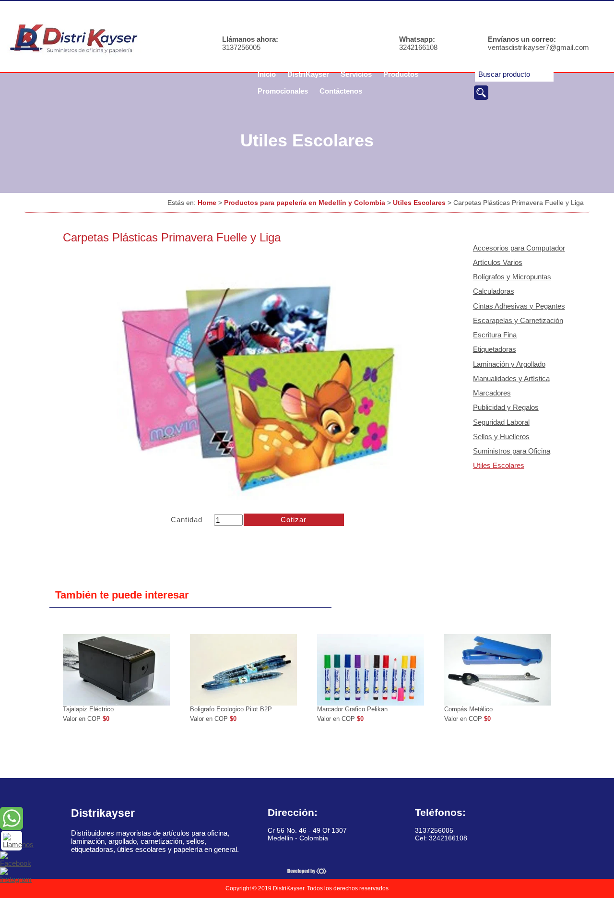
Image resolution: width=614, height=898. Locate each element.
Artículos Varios (497, 262)
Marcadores (492, 393)
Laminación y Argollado (509, 364)
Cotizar (294, 519)
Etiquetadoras (494, 349)
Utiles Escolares (419, 202)
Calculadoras (493, 291)
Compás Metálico (468, 709)
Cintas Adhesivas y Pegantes (519, 306)
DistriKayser (308, 74)
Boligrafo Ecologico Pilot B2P (231, 709)
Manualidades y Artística (511, 378)
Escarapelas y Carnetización (518, 320)
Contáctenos (340, 91)
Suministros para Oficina (511, 451)
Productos (400, 74)
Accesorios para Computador (519, 248)
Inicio (267, 74)
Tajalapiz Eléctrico (88, 709)
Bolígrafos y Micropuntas (512, 277)
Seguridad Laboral (501, 422)
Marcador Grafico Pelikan (352, 709)
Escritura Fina (495, 335)
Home (207, 202)
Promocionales (283, 91)
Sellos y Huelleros (501, 436)
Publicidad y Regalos (506, 407)
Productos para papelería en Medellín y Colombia (304, 202)
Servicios (356, 74)
